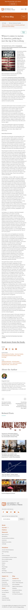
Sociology (4, 357)
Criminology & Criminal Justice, (9, 355)
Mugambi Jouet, (6, 364)
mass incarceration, (17, 363)
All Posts (4, 23)
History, (19, 355)
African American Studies (15, 23)
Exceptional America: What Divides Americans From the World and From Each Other (14, 47)
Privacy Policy (20, 607)
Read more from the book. (13, 342)
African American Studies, (8, 354)
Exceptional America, (7, 363)
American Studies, (19, 354)
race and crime (13, 364)
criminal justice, (15, 361)
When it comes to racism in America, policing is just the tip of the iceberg (13, 25)
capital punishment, (6, 361)
